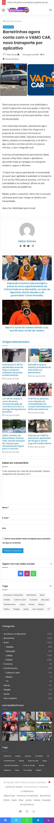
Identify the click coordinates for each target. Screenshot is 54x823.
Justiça (22, 604)
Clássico (28, 756)
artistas (18, 756)
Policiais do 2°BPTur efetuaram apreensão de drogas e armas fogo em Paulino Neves (39, 439)
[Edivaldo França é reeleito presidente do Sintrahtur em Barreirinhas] (40, 355)
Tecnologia (27, 770)
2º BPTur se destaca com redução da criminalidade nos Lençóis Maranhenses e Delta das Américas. (40, 404)
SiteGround (28, 791)
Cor (48, 756)
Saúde (26, 609)
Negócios (7, 770)
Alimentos (7, 756)
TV (48, 609)
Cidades (7, 600)
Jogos (44, 761)
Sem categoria (38, 609)
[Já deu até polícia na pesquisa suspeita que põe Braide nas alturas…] (44, 716)
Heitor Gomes (12, 55)
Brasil (42, 595)
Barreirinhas (16, 21)
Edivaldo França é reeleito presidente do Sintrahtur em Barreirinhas (39, 368)
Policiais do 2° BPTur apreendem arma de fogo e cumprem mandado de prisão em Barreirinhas (12, 370)
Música (41, 604)
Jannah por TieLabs (13, 787)
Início (7, 21)
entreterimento (9, 761)
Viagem (39, 770)
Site (4, 528)
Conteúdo (39, 756)
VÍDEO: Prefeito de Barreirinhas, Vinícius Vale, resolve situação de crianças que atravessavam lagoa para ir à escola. (13, 442)
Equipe (21, 761)
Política (7, 609)
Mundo (31, 604)
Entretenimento (10, 604)
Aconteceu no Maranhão (13, 595)
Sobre (17, 770)
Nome (5, 507)
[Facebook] (25, 246)
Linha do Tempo (29, 765)
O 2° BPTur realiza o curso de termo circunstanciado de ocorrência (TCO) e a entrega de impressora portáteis (14, 405)
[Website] (21, 246)
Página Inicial (9, 796)
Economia (33, 600)
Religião (16, 609)
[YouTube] (29, 246)
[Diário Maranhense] (18, 10)
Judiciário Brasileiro (11, 765)
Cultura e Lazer (20, 600)
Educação (45, 600)
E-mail (5, 518)
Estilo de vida (33, 761)
